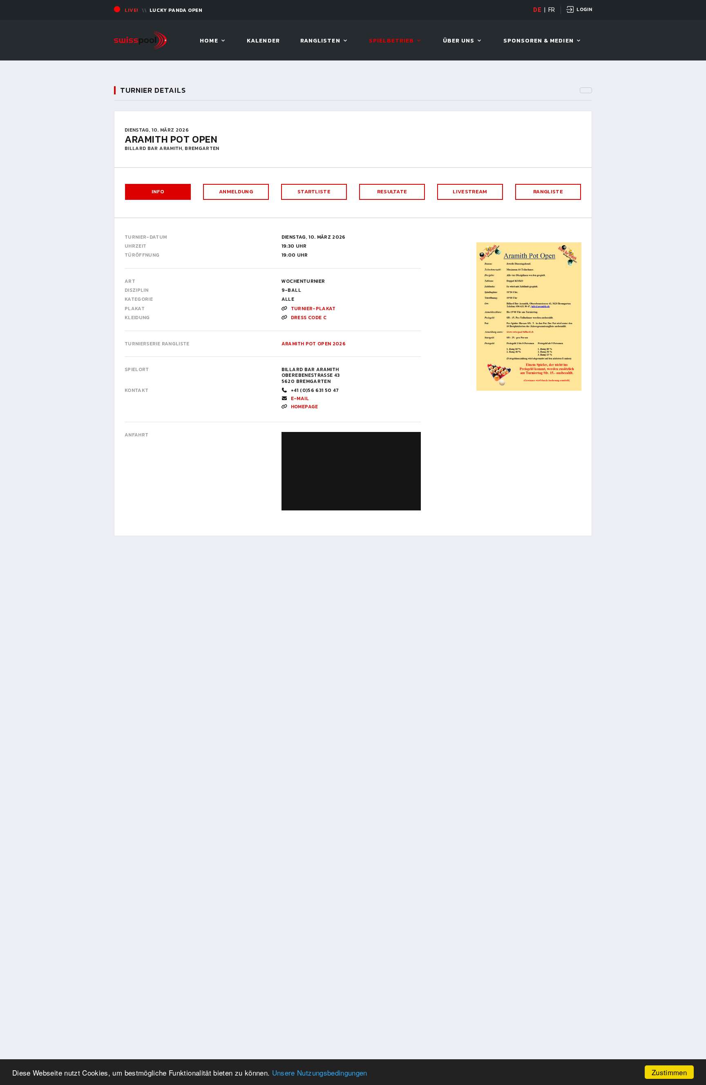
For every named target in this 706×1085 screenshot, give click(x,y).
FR (551, 10)
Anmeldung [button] (236, 191)
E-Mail (300, 398)
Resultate (392, 191)
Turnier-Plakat (313, 308)
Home (209, 41)
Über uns (458, 41)
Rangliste (548, 191)
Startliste (314, 191)
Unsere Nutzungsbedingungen (319, 1072)
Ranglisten (320, 41)
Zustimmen (669, 1072)
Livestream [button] (470, 191)
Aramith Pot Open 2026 (314, 343)
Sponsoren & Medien (538, 41)
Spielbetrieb (391, 41)
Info (158, 191)
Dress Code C (308, 317)
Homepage (304, 406)
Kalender (263, 41)
